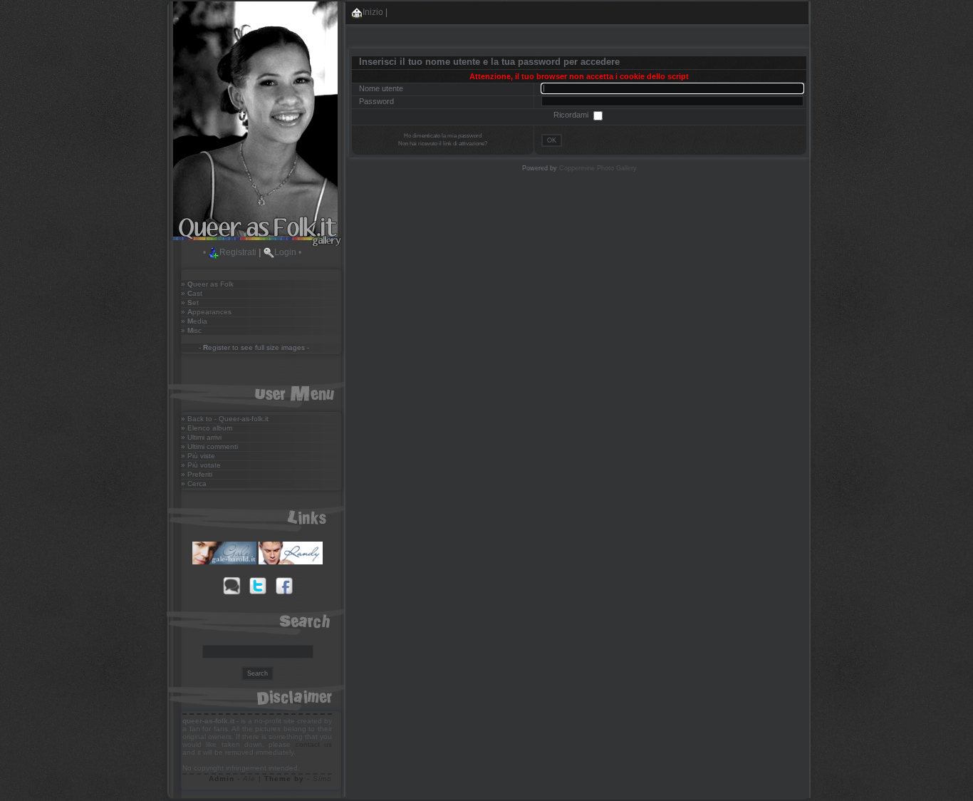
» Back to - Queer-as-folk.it (225, 419)
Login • (287, 252)
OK (551, 140)
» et (190, 302)
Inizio (373, 12)
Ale (249, 778)
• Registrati (229, 252)
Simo (322, 778)
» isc (191, 330)
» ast (191, 293)
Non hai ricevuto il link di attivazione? (442, 143)
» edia (194, 321)
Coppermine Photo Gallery (598, 168)
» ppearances (206, 312)
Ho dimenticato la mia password (443, 136)
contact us (314, 744)
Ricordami (571, 114)
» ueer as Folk (207, 284)
